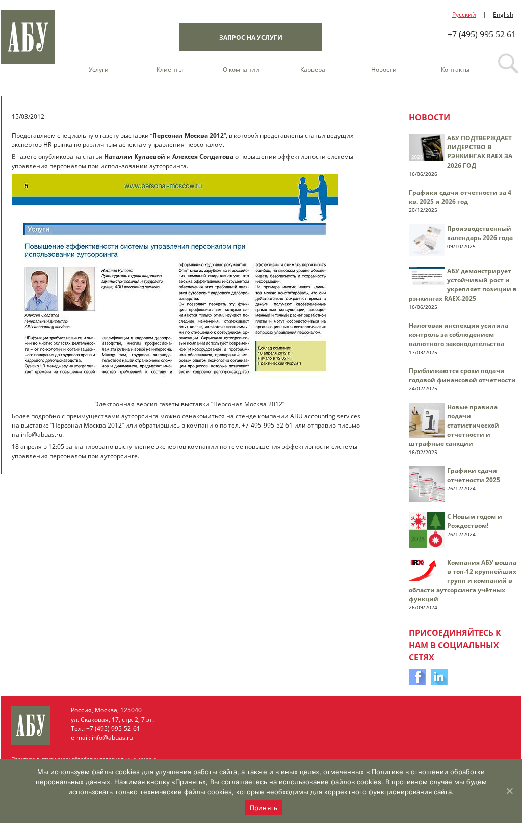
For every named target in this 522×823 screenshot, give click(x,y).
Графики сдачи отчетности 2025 (473, 475)
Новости (384, 69)
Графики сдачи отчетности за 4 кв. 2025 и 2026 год (460, 197)
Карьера (312, 69)
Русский (464, 14)
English (503, 14)
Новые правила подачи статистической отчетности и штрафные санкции (454, 425)
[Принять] (509, 791)
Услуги (99, 69)
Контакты (455, 69)
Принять (264, 808)
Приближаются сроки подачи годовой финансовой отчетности (462, 375)
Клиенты (169, 69)
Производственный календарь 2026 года (480, 233)
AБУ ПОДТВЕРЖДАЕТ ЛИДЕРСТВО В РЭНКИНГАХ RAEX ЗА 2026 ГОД (479, 152)
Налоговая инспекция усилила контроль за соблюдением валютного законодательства (458, 334)
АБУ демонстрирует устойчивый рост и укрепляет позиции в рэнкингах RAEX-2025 (463, 285)
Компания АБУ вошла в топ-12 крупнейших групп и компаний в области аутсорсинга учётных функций (462, 580)
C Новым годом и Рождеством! (474, 521)
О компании (241, 69)
